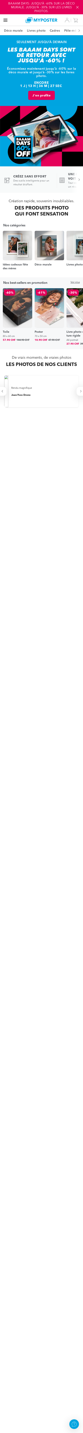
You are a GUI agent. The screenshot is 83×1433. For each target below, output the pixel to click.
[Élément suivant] (77, 30)
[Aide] (74, 1424)
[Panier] (76, 20)
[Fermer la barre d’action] (77, 7)
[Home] (41, 20)
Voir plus (75, 282)
